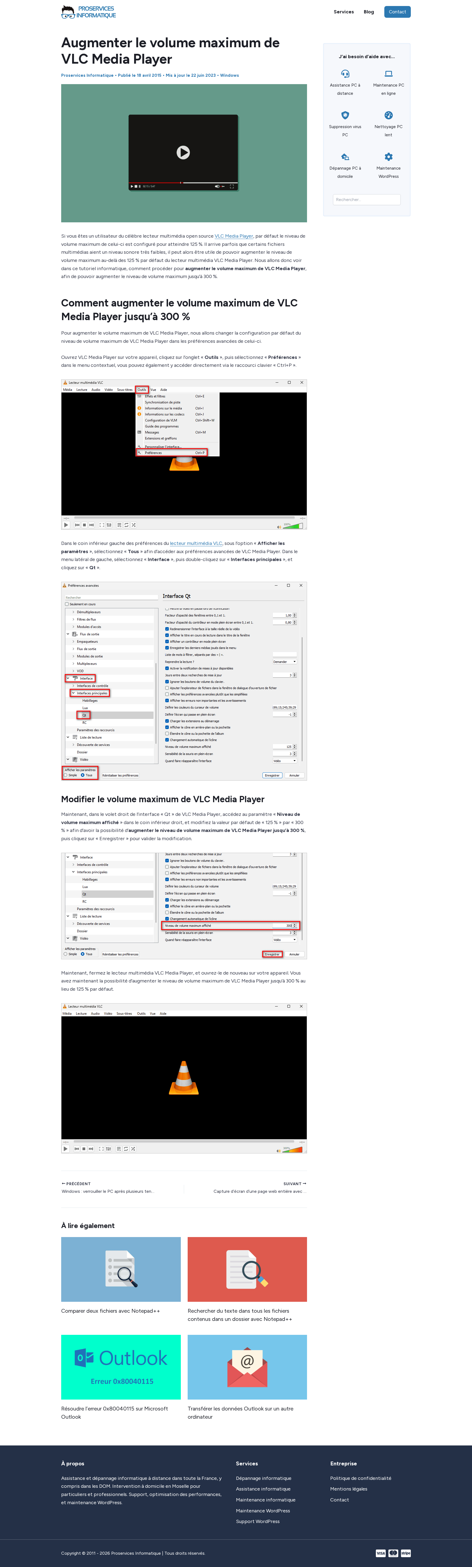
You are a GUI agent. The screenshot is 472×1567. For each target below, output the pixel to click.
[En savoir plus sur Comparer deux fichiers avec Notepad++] (121, 1269)
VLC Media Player (234, 236)
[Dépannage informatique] (263, 1478)
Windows (229, 75)
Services (344, 12)
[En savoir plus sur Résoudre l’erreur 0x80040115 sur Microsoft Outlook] (121, 1367)
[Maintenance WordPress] (263, 1511)
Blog (369, 12)
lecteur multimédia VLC (196, 543)
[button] (397, 12)
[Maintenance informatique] (266, 1500)
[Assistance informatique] (263, 1489)
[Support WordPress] (258, 1522)
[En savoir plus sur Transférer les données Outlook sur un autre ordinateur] (247, 1367)
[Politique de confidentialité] (360, 1478)
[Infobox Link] (345, 85)
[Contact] (339, 1500)
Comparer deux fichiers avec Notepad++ (110, 1311)
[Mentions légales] (348, 1489)
